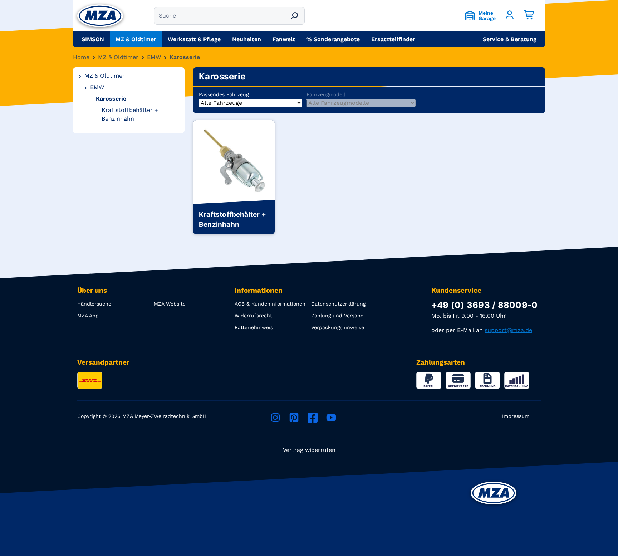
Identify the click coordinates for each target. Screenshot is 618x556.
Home (81, 57)
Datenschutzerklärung (338, 304)
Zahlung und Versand (337, 315)
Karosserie (185, 57)
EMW (154, 57)
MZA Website (170, 304)
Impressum (515, 416)
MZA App (88, 315)
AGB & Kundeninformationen (270, 304)
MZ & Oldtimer (118, 57)
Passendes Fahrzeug (224, 94)
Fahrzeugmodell (325, 94)
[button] (509, 39)
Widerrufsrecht (253, 315)
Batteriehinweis (254, 327)
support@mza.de (508, 330)
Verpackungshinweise (337, 327)
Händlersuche (94, 304)
